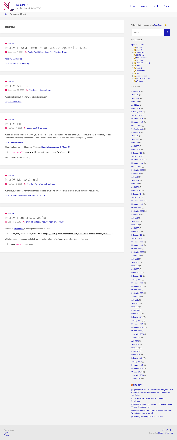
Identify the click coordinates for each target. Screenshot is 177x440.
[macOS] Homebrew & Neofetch (26, 218)
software (47, 90)
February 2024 (136, 194)
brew (28, 221)
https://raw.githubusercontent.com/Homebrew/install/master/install (77, 234)
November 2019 (137, 368)
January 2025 (136, 156)
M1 (51, 52)
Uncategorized (141, 76)
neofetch (52, 221)
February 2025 (136, 153)
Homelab (139, 60)
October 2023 (136, 208)
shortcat (40, 90)
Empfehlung (140, 52)
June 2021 (135, 303)
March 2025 (135, 149)
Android (139, 47)
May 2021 (135, 307)
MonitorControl (40, 184)
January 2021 (136, 320)
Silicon (64, 52)
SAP (138, 73)
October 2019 (136, 372)
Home (133, 6)
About (144, 6)
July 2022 (135, 259)
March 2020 (135, 355)
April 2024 (135, 187)
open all (134, 45)
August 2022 (136, 256)
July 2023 (135, 218)
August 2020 (136, 338)
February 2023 (136, 235)
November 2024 (137, 163)
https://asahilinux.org (13, 58)
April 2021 (135, 310)
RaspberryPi (140, 71)
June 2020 (135, 344)
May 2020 (135, 348)
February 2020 (136, 358)
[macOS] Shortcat (17, 86)
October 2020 (136, 331)
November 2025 (137, 122)
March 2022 (135, 273)
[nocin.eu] (9, 6)
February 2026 (136, 112)
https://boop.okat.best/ (14, 142)
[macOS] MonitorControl (21, 180)
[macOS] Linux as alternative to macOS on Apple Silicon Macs (46, 48)
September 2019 (137, 375)
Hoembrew (18, 228)
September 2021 (137, 293)
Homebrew (35, 221)
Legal (155, 6)
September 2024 (137, 170)
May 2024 (135, 184)
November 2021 (137, 286)
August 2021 (136, 297)
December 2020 (137, 324)
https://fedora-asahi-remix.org (17, 63)
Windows (139, 81)
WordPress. (169, 433)
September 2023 (137, 211)
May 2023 (135, 225)
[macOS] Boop (14, 124)
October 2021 (136, 290)
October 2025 (136, 126)
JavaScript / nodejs (143, 63)
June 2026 (135, 98)
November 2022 (137, 245)
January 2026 (136, 115)
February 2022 (136, 276)
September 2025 (137, 129)
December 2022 (137, 242)
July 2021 (135, 300)
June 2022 (135, 262)
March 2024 (135, 190)
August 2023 (136, 214)
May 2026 (135, 102)
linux (47, 52)
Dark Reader (159, 25)
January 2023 (136, 238)
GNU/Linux (140, 55)
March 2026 (135, 108)
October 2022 (136, 249)
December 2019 (137, 365)
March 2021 (135, 314)
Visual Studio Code (143, 78)
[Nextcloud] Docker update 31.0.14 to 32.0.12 (148, 416)
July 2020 (135, 341)
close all (142, 45)
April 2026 (135, 105)
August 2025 (136, 132)
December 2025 (137, 119)
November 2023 (137, 204)
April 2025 (135, 146)
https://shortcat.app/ (13, 101)
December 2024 (137, 160)
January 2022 (136, 279)
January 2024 (136, 197)
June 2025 (135, 139)
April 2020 (135, 351)
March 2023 (135, 232)
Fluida (160, 433)
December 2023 (137, 201)
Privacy (167, 6)
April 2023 (135, 228)
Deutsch (139, 50)
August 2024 (136, 173)
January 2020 (136, 362)
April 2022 (135, 269)
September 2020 (137, 334)
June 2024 (135, 180)
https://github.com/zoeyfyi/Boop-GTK (56, 147)
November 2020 (137, 327)
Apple (30, 52)
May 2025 (135, 143)
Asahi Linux (39, 52)
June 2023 (135, 221)
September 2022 (137, 252)
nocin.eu (22, 5)
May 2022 (135, 266)
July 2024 (135, 177)
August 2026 (136, 91)
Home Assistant (142, 58)
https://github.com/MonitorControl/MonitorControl (25, 195)
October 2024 (136, 167)
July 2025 (135, 136)
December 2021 (137, 283)
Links (138, 65)
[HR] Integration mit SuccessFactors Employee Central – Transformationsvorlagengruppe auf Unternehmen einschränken (152, 392)
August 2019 (136, 379)
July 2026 (135, 95)
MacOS (11, 43)
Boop (29, 128)
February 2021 (136, 317)
